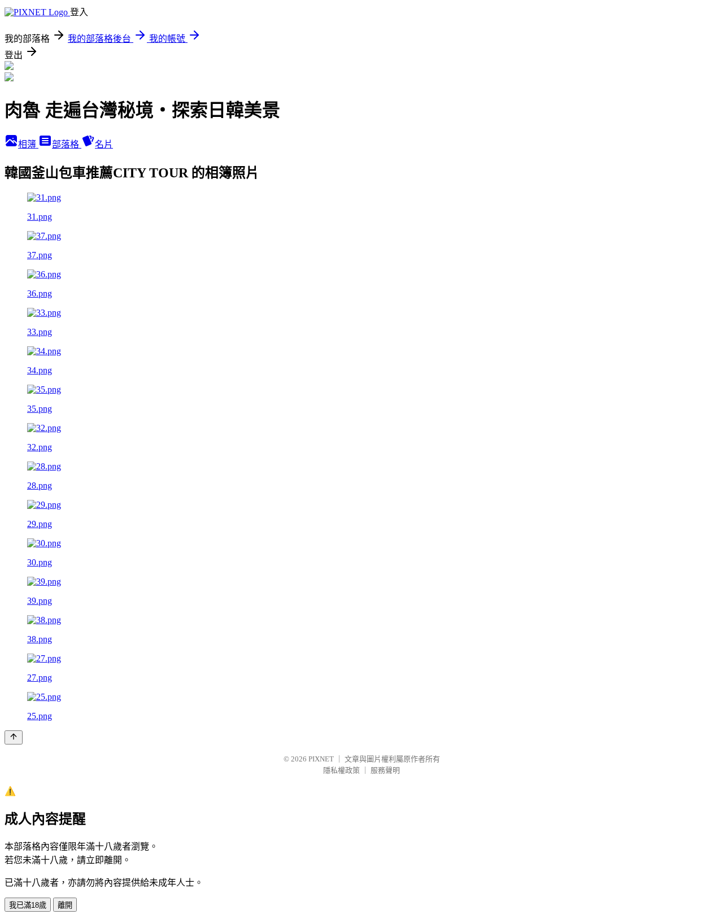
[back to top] (14, 737)
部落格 (66, 144)
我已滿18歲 (27, 905)
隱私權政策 (341, 770)
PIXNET (321, 759)
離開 (65, 905)
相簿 (28, 144)
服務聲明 (385, 770)
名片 (104, 144)
